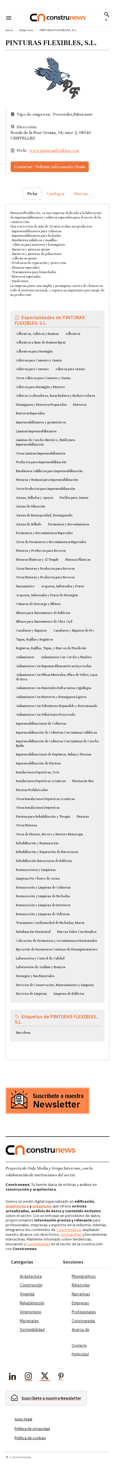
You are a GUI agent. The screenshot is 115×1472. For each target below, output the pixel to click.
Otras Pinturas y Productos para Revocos (45, 569)
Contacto (79, 1345)
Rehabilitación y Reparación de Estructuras (47, 852)
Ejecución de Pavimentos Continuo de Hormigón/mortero (56, 949)
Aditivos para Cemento (32, 369)
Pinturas (83, 817)
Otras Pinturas (26, 825)
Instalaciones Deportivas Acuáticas (41, 781)
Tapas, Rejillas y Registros (34, 639)
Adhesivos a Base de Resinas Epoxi (41, 342)
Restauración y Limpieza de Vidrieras (43, 914)
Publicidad (80, 1354)
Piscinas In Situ (83, 781)
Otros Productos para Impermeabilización (45, 489)
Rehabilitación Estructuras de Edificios (44, 861)
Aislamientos (25, 657)
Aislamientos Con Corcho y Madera (66, 657)
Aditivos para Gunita (70, 369)
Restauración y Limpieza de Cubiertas (43, 887)
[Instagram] (28, 1377)
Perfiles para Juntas (74, 498)
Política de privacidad (32, 1428)
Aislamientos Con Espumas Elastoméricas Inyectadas (53, 666)
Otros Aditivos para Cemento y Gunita (43, 378)
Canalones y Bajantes (31, 630)
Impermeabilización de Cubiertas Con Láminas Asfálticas (56, 732)
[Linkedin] (12, 1377)
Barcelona (23, 1033)
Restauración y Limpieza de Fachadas (43, 896)
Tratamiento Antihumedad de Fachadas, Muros (50, 923)
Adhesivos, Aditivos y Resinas (37, 334)
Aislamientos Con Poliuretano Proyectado (45, 715)
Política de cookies (30, 1438)
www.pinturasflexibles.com (54, 150)
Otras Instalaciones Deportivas (37, 808)
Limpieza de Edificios (69, 994)
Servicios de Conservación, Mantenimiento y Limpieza (55, 985)
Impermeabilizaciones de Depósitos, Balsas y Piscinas (53, 754)
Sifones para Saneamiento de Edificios (43, 613)
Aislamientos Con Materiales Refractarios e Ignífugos (53, 688)
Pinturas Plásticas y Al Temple (37, 560)
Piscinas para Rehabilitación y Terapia (43, 817)
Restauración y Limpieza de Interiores (43, 905)
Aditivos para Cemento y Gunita (39, 360)
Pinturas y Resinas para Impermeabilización (47, 480)
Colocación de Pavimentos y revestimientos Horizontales (56, 941)
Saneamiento (25, 586)
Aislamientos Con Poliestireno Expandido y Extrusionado (56, 706)
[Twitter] (44, 1377)
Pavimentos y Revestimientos (68, 524)
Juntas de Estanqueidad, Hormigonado (44, 515)
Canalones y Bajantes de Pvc (73, 630)
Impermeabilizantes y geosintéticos (41, 422)
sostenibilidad (38, 1244)
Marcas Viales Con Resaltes (76, 932)
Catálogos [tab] (55, 193)
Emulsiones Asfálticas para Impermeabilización (49, 471)
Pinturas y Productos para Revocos (41, 551)
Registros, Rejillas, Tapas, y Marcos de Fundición (51, 648)
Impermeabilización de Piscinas (38, 763)
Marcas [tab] (81, 193)
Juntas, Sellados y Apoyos (34, 498)
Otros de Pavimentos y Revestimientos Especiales (51, 542)
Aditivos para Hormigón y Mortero (40, 387)
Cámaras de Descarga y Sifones (38, 604)
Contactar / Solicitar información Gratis (49, 166)
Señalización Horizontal (33, 932)
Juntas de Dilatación (30, 506)
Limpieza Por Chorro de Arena (38, 878)
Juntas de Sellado (28, 524)
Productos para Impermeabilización (41, 462)
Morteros (79, 405)
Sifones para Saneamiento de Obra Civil (44, 621)
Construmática (68, 1229)
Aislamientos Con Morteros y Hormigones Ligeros (51, 697)
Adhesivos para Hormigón (34, 351)
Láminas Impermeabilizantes (36, 431)
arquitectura (17, 1206)
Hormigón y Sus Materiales (35, 976)
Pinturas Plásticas (77, 560)
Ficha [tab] (32, 193)
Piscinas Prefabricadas (32, 790)
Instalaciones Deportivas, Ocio (37, 772)
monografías (71, 1234)
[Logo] (58, 17)
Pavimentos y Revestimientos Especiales (44, 533)
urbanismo (42, 1206)
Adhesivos (72, 334)
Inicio (9, 30)
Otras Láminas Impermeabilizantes (40, 453)
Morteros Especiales (30, 413)
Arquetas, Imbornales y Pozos (62, 586)
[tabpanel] (57, 625)
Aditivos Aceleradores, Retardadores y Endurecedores (55, 396)
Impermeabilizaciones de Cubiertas (41, 723)
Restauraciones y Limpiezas (36, 870)
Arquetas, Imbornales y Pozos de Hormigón (47, 595)
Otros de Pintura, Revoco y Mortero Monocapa (49, 834)
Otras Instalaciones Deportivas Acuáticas (45, 799)
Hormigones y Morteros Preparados (41, 405)
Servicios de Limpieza (31, 994)
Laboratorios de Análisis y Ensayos (40, 967)
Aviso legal (23, 1419)
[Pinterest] (61, 1377)
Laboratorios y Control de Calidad (40, 958)
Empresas (26, 30)
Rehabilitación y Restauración (37, 843)
